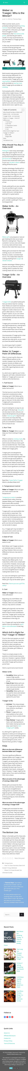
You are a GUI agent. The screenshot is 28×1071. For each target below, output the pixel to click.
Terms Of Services (9, 1043)
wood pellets (6, 81)
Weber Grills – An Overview (11, 114)
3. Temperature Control (11, 125)
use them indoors (14, 162)
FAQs (4, 138)
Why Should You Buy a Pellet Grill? (12, 112)
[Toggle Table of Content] (22, 110)
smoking (5, 87)
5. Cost (7, 129)
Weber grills (6, 237)
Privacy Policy (8, 1041)
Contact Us (7, 1038)
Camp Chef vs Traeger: (16, 480)
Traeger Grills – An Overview (11, 116)
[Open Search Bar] (24, 2)
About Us (7, 1033)
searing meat (18, 83)
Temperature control (8, 497)
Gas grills (21, 410)
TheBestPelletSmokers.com (14, 1054)
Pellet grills (5, 151)
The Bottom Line (8, 140)
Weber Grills (8, 134)
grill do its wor (6, 158)
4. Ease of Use (8, 127)
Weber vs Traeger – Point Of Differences (11, 119)
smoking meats (18, 439)
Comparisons (8, 863)
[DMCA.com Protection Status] (14, 1068)
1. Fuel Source (8, 122)
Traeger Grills (8, 136)
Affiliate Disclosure (9, 1035)
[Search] (22, 914)
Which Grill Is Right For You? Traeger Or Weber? (11, 132)
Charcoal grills (11, 416)
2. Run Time (8, 123)
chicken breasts (7, 260)
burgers (19, 259)
